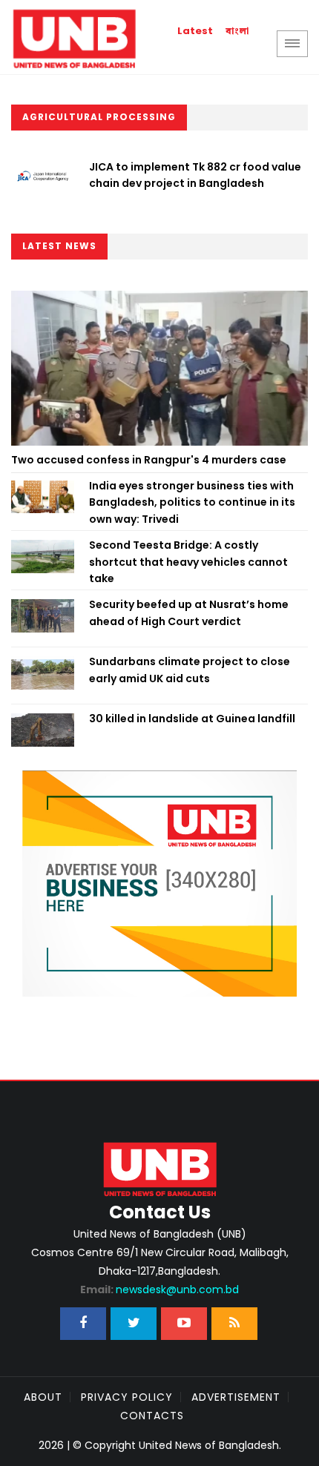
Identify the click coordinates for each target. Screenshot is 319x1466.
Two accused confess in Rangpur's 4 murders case (148, 459)
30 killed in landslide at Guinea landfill (192, 718)
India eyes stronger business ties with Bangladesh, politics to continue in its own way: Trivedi (192, 502)
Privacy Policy (127, 1397)
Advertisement (235, 1397)
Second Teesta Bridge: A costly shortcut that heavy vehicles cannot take (188, 562)
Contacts (152, 1415)
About (43, 1397)
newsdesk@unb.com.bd (159, 1289)
